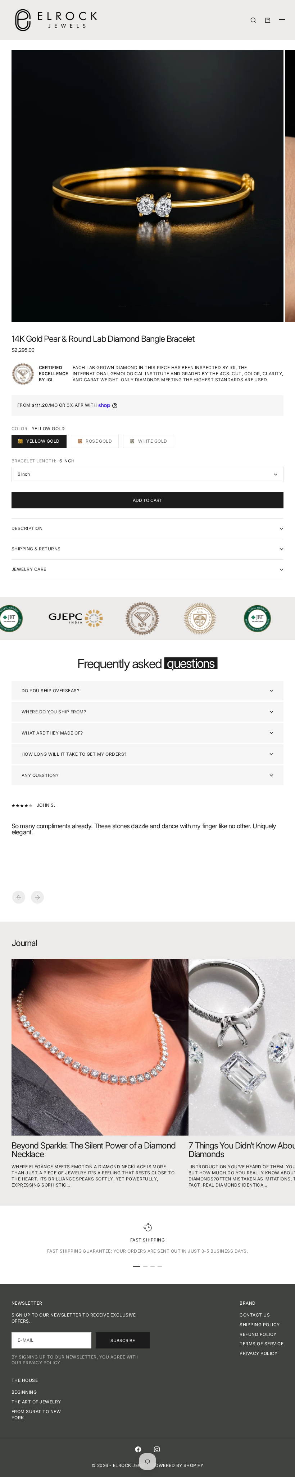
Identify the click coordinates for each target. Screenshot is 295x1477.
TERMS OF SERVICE (261, 1343)
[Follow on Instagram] (156, 1449)
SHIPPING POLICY (260, 1324)
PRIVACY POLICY (258, 1353)
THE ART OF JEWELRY (36, 1401)
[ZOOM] (266, 304)
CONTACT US (255, 1315)
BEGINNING (24, 1392)
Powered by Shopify (178, 1465)
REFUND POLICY (258, 1334)
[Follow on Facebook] (138, 1449)
